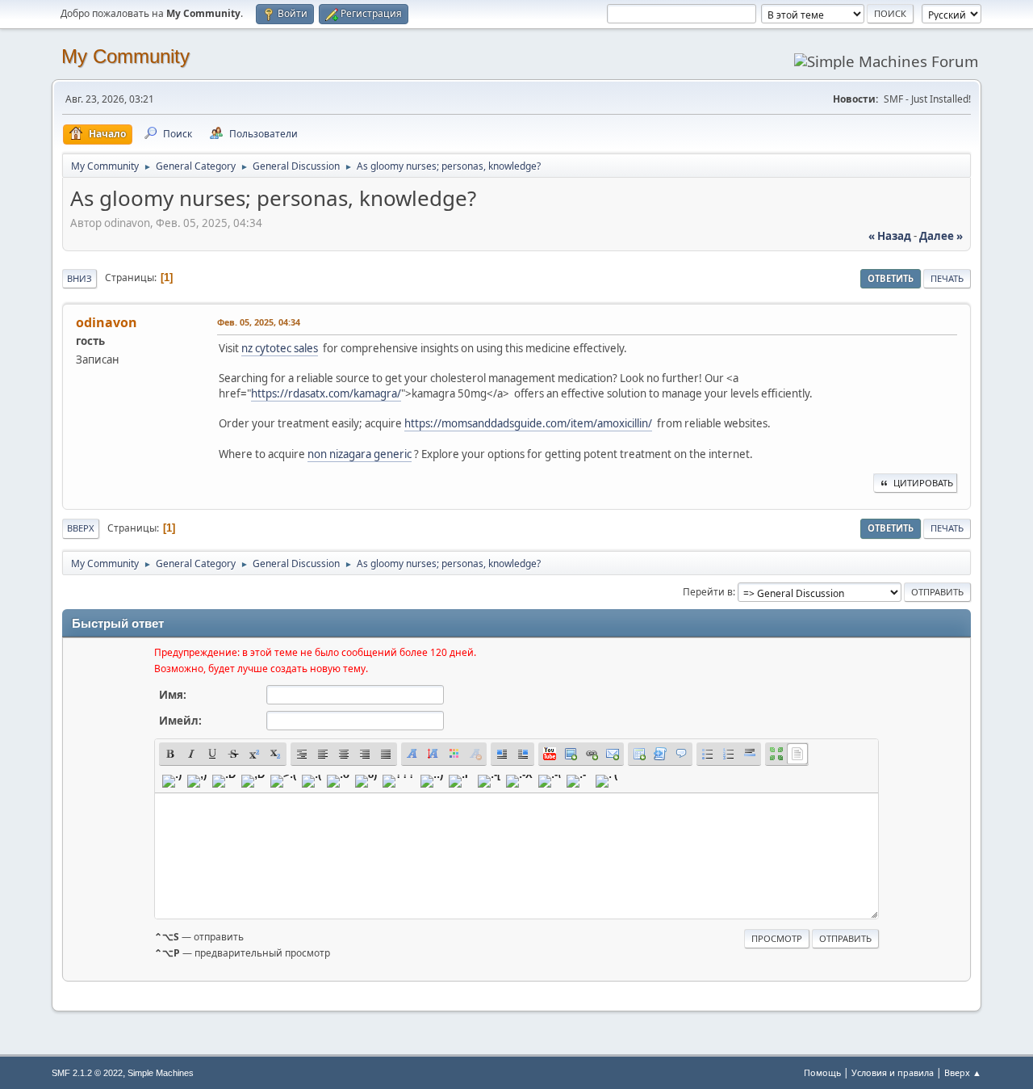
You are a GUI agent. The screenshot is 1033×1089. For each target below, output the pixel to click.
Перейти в (708, 592)
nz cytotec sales (279, 348)
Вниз (79, 278)
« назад (889, 236)
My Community (125, 56)
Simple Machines (161, 1073)
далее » (941, 236)
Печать (947, 278)
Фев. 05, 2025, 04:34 (258, 322)
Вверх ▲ (962, 1072)
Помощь (822, 1072)
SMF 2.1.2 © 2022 (87, 1073)
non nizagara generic (359, 454)
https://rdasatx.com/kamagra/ (326, 393)
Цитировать (923, 483)
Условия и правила (892, 1072)
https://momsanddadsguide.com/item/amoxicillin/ (528, 423)
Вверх (80, 528)
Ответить (891, 278)
